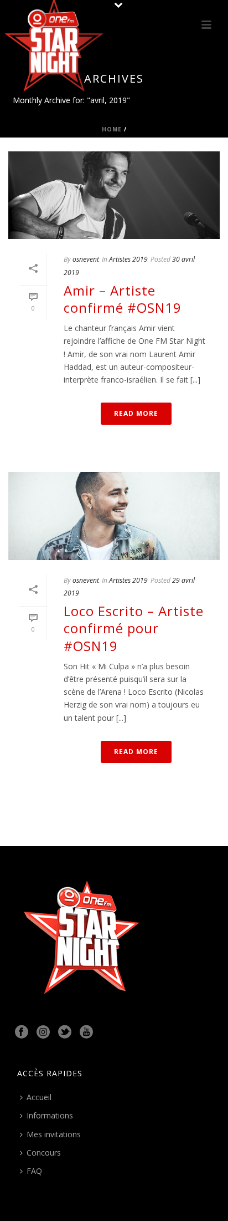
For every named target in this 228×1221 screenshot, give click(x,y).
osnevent (85, 259)
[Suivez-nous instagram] (43, 1032)
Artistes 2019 (128, 259)
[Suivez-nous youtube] (86, 1032)
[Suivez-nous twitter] (64, 1032)
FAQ (34, 1171)
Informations (50, 1115)
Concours (44, 1152)
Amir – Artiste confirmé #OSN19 (123, 299)
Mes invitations (54, 1134)
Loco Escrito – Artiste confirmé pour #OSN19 (134, 628)
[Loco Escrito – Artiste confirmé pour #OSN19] (114, 515)
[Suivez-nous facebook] (21, 1032)
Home (112, 129)
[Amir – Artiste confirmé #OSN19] (114, 195)
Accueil (39, 1097)
